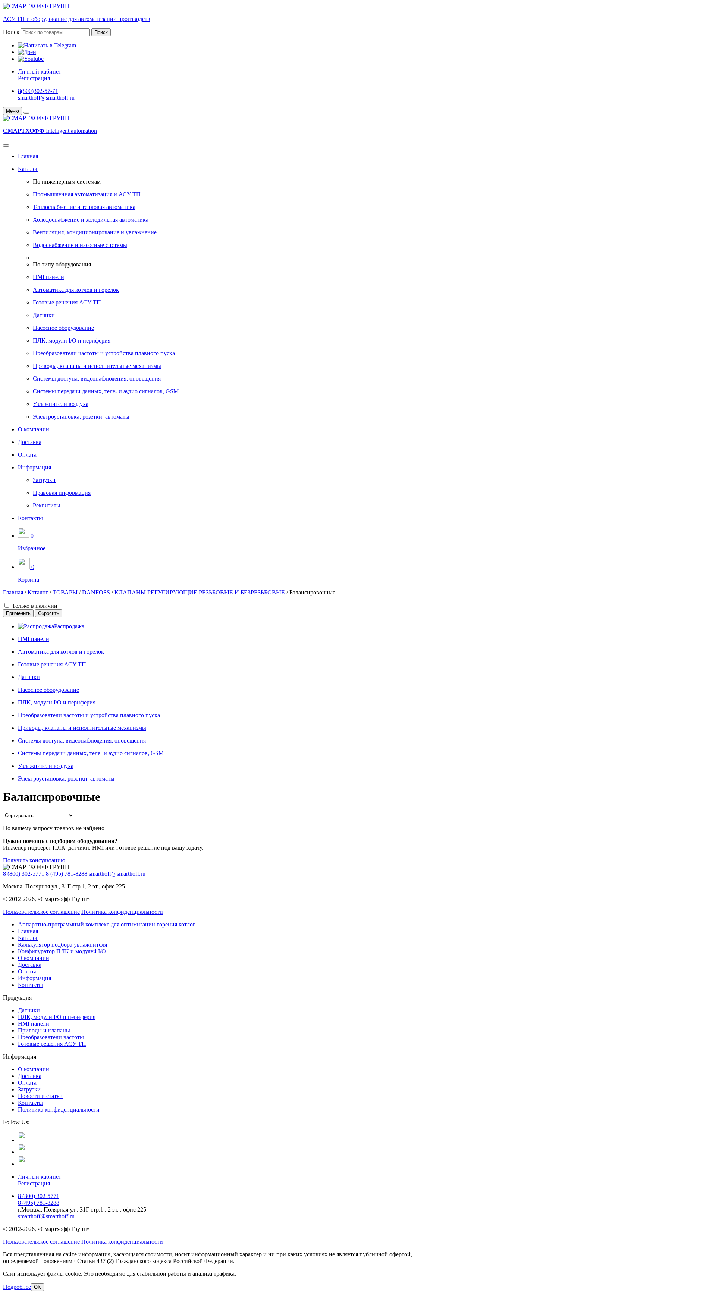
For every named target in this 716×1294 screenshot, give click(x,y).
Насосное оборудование (63, 328)
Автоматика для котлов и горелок (76, 290)
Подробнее (17, 1287)
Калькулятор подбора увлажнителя (62, 944)
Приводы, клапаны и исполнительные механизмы (97, 366)
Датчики (44, 315)
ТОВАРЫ (65, 592)
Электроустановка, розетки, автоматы (81, 416)
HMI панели (48, 277)
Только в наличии (34, 606)
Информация (34, 467)
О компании (33, 429)
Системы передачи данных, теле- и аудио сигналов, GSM (106, 391)
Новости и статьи (40, 1096)
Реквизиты (46, 505)
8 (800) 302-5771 (23, 874)
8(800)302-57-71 (38, 91)
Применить (18, 613)
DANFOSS (96, 592)
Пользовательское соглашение (41, 912)
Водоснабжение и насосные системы (80, 245)
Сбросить (48, 613)
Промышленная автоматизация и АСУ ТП (87, 194)
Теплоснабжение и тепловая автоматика (84, 207)
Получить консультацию (34, 860)
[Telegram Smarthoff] (23, 1140)
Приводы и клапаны (44, 1030)
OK (37, 1287)
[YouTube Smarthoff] (23, 1164)
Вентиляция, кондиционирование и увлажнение (95, 232)
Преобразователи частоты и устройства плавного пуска (104, 353)
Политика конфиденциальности (122, 912)
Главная (28, 156)
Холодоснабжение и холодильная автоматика (90, 219)
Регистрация (34, 78)
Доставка (29, 442)
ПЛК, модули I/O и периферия (71, 340)
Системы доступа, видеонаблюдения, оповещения (97, 378)
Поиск (11, 32)
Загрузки (44, 480)
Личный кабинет (39, 71)
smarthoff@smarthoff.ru (46, 97)
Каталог (28, 169)
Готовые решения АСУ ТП (67, 302)
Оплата (27, 454)
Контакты (30, 518)
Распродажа (69, 626)
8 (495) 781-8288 (66, 874)
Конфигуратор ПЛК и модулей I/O (62, 951)
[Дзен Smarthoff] (23, 1152)
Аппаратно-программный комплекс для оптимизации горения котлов (107, 924)
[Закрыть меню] (26, 113)
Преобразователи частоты (51, 1037)
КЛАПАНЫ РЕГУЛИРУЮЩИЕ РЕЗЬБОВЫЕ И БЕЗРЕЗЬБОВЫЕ (199, 592)
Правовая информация (62, 493)
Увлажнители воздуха (60, 404)
